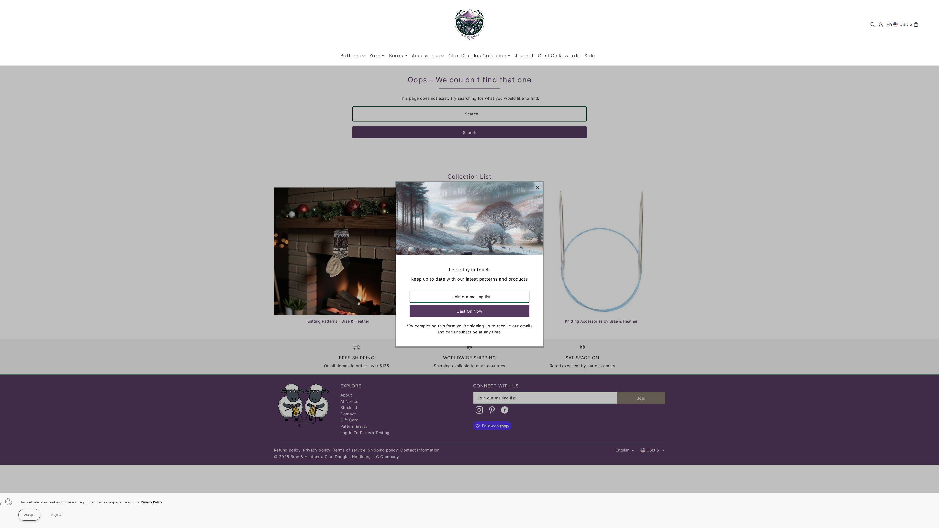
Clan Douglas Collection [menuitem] (477, 56)
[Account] (881, 24)
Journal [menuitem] (524, 56)
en (889, 24)
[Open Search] (873, 24)
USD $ (906, 24)
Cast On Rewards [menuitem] (559, 56)
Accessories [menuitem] (426, 56)
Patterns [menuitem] (350, 56)
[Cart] (916, 24)
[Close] (537, 187)
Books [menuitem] (396, 56)
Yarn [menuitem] (374, 56)
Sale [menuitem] (590, 56)
